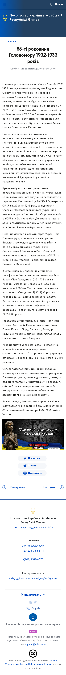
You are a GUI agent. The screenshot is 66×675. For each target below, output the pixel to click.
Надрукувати (35, 473)
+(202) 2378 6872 (33, 559)
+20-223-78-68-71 (33, 551)
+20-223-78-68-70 (33, 546)
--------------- (33, 555)
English (36, 608)
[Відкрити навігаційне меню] (4, 4)
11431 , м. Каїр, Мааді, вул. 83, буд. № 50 (33, 527)
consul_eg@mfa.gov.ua (44, 578)
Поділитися (34, 458)
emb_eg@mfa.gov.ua (20, 578)
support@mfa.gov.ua (35, 644)
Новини (12, 41)
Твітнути (32, 466)
